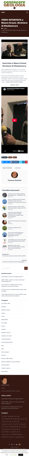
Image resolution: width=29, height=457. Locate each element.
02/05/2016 (11, 228)
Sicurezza (3, 355)
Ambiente (3, 306)
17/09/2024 (11, 242)
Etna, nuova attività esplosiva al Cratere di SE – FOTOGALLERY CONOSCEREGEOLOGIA (15, 234)
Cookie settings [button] (13, 454)
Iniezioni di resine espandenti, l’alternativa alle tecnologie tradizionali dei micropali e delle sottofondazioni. (15, 214)
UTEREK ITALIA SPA (5, 368)
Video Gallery (4, 371)
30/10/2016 (11, 209)
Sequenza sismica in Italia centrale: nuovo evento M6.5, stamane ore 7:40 (17, 207)
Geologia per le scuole (6, 335)
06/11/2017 (11, 217)
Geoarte (3, 326)
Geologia (3, 329)
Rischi (2, 348)
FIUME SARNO (4, 319)
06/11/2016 (11, 196)
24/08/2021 (11, 223)
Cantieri (3, 313)
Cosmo (3, 316)
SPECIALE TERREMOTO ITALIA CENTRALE (10, 361)
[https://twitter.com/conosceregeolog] (12, 444)
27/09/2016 (11, 249)
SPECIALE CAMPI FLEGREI (6, 358)
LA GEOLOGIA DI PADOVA (7, 342)
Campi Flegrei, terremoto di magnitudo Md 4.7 (12, 276)
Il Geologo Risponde (6, 339)
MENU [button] (3, 12)
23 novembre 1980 (5, 303)
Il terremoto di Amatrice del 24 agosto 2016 (17, 221)
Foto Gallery (4, 322)
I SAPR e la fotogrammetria (14, 227)
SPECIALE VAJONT (5, 365)
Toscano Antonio (14, 180)
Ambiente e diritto (5, 310)
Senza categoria (5, 352)
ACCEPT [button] (20, 454)
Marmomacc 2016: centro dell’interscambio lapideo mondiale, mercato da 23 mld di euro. (16, 247)
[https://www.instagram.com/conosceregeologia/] (14, 444)
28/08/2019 (11, 203)
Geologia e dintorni (5, 332)
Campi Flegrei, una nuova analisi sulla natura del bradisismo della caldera (17, 240)
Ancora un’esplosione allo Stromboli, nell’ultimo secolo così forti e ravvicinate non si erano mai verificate (17, 201)
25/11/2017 (11, 236)
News (5, 28)
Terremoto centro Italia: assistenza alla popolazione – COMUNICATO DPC (17, 194)
